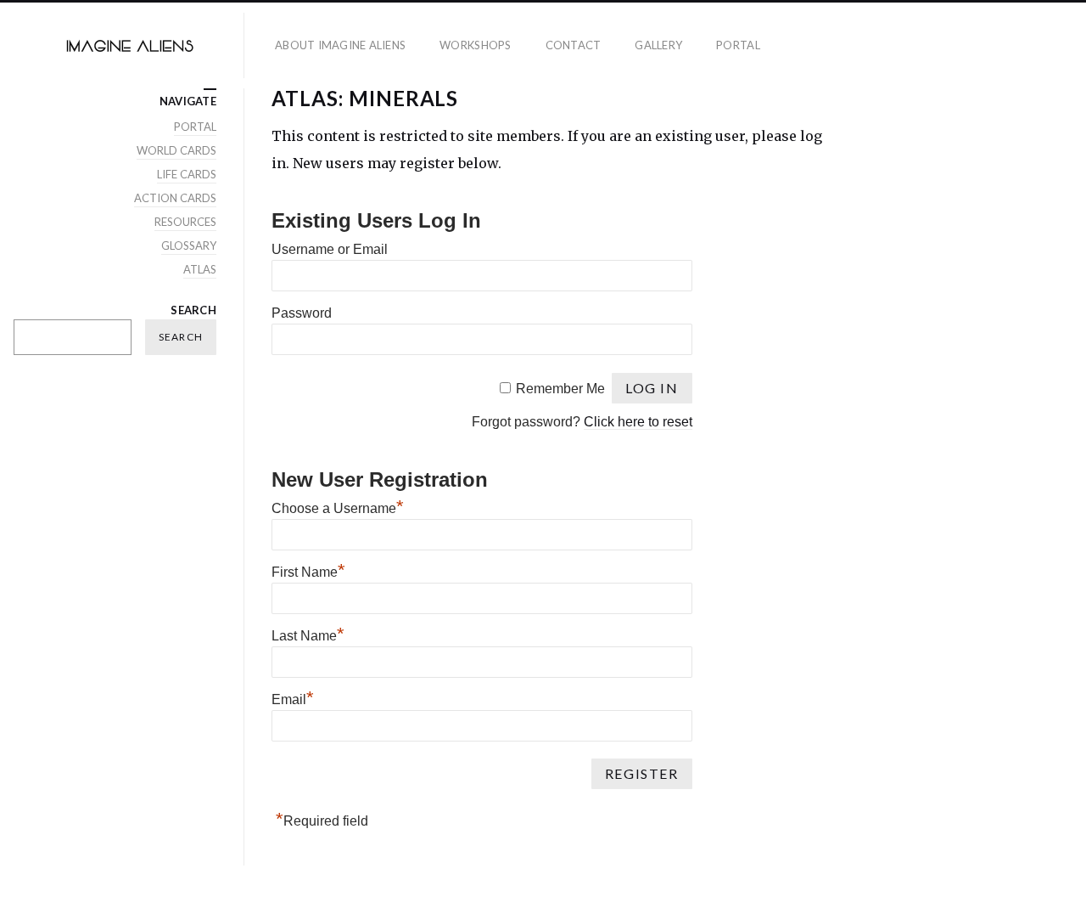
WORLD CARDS (176, 150)
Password (302, 313)
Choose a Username (338, 508)
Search (193, 310)
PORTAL (738, 45)
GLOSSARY (188, 245)
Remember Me (560, 388)
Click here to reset (638, 422)
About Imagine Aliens (340, 45)
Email (293, 699)
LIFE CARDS (186, 174)
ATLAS (199, 269)
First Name (308, 572)
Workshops (475, 45)
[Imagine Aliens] (129, 45)
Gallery (658, 45)
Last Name (308, 636)
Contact (574, 45)
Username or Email (330, 249)
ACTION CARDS (175, 198)
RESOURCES (185, 221)
